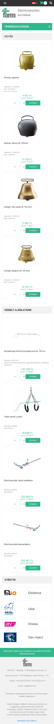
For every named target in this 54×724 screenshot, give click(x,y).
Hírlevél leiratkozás (27, 654)
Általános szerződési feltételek (37, 651)
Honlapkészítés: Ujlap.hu (27, 721)
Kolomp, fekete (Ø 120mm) (16, 143)
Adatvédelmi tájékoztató (13, 651)
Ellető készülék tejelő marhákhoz (18, 480)
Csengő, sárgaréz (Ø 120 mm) (17, 271)
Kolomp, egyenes (11, 77)
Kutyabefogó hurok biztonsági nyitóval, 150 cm (24, 351)
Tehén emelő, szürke (13, 417)
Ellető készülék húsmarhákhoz (17, 544)
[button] (21, 376)
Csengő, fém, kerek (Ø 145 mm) (18, 207)
